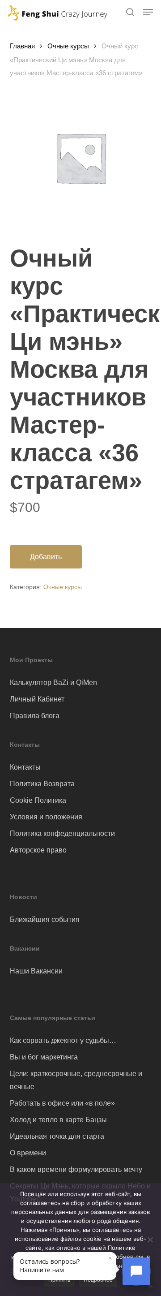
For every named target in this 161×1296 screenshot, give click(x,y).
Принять (59, 1280)
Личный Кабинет (37, 699)
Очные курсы (68, 46)
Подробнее (98, 1280)
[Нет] (149, 1239)
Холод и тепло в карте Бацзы (58, 1120)
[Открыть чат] (136, 1271)
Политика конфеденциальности (62, 833)
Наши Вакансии (36, 971)
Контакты (25, 767)
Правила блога (34, 715)
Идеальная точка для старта (57, 1136)
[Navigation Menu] (148, 12)
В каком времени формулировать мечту (76, 1169)
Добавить (46, 556)
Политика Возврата (42, 784)
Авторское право (38, 850)
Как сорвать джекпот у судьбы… (63, 1040)
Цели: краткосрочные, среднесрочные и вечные (76, 1080)
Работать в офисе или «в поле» (62, 1103)
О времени (28, 1153)
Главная (22, 46)
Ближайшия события (45, 919)
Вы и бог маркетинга (44, 1057)
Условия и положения (46, 817)
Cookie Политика (38, 800)
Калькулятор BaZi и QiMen (53, 682)
